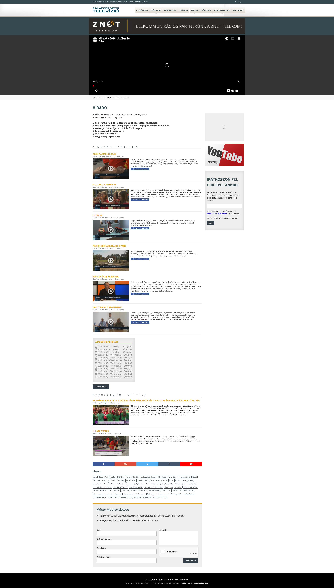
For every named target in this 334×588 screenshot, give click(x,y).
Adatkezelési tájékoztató (217, 214)
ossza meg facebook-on (141, 169)
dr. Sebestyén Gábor (148, 477)
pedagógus (169, 487)
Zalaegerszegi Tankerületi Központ (105, 497)
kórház (190, 480)
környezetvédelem (100, 484)
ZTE (164, 497)
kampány (120, 480)
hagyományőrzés (184, 477)
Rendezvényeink (222, 10)
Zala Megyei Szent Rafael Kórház (182, 494)
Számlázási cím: (104, 539)
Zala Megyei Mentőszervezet (157, 494)
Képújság (206, 10)
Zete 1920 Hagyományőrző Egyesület (147, 497)
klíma (171, 480)
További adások (101, 387)
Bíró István (120, 477)
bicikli (113, 477)
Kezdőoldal (142, 10)
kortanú (112, 484)
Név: (99, 530)
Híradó (117, 98)
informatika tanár (99, 480)
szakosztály (142, 490)
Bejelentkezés (152, 580)
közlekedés (121, 484)
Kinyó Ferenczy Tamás (159, 480)
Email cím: (101, 548)
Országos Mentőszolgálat (154, 487)
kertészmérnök (143, 480)
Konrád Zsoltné (180, 480)
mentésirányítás (190, 484)
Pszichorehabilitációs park (102, 490)
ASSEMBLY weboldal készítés (195, 583)
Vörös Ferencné (139, 494)
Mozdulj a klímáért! (120, 487)
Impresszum (165, 580)
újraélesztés (97, 494)
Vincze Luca (127, 494)
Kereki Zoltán (131, 480)
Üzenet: (163, 530)
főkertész (172, 477)
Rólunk (194, 10)
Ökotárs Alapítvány (136, 487)
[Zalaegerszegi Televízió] (106, 10)
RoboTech (125, 490)
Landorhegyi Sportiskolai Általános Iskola (141, 484)
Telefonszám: (103, 557)
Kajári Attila (111, 480)
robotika (133, 490)
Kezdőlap (96, 98)
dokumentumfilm (132, 477)
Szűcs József (165, 490)
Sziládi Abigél (154, 490)
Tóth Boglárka (189, 490)
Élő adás (183, 10)
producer (178, 487)
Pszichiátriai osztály (190, 487)
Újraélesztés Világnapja (112, 494)
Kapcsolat (238, 10)
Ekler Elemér (162, 477)
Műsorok (155, 10)
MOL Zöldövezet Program (102, 487)
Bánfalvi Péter (104, 477)
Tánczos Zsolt (177, 490)
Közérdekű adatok (180, 580)
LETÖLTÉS (152, 520)
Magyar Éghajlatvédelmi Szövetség (170, 484)
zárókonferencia (126, 497)
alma (95, 477)
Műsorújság (170, 10)
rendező (117, 490)
